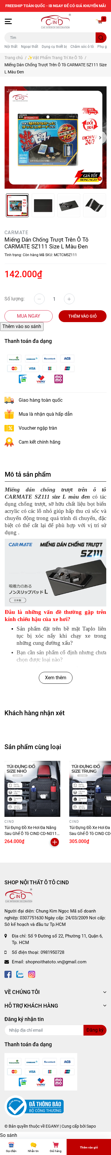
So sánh (8, 1135)
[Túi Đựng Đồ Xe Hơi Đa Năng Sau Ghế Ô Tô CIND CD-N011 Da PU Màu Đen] (32, 789)
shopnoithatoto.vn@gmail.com (55, 962)
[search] (101, 37)
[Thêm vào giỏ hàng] (55, 842)
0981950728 (52, 952)
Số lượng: (14, 299)
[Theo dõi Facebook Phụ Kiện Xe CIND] (8, 974)
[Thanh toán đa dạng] (40, 368)
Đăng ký (95, 1030)
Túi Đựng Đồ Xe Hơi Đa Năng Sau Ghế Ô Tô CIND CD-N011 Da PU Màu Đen (30, 833)
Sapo (91, 1126)
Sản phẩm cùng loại (32, 747)
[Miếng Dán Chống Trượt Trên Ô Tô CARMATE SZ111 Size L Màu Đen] (55, 137)
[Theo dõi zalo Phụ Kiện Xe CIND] (19, 974)
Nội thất (10, 47)
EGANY (52, 1126)
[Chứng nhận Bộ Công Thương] (34, 1106)
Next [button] (100, 137)
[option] (55, 137)
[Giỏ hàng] (99, 21)
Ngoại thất (29, 47)
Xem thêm (55, 677)
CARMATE (16, 232)
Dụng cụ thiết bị (54, 47)
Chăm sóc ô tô (82, 47)
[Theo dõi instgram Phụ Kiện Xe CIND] (31, 974)
